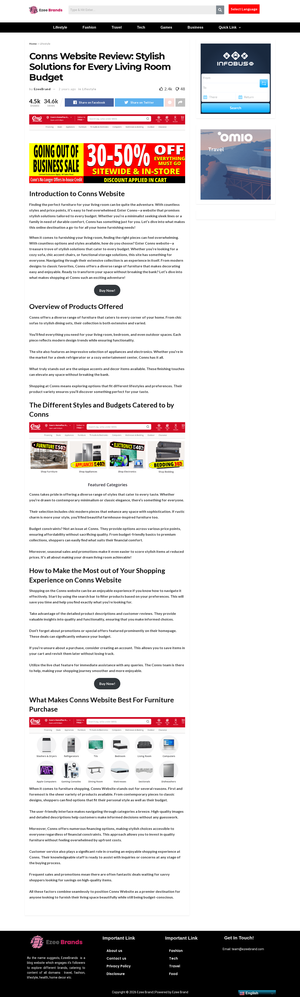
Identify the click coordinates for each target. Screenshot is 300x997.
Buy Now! (107, 290)
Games (166, 27)
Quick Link (228, 27)
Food (173, 973)
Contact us (116, 958)
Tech (141, 27)
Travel (117, 27)
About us (114, 950)
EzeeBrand (42, 89)
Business (195, 27)
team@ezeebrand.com (248, 949)
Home (33, 43)
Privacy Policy (119, 966)
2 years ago (67, 89)
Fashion (89, 27)
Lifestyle (60, 27)
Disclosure (116, 973)
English (251, 993)
